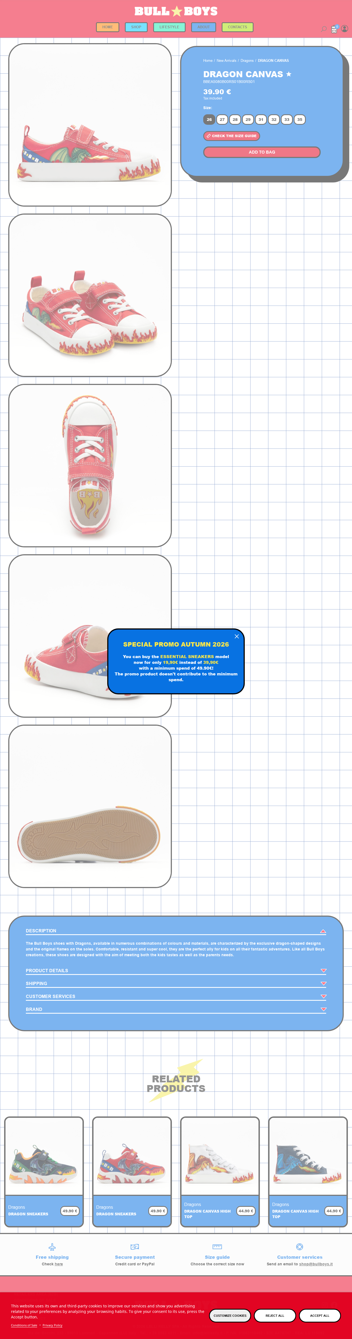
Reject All (275, 1316)
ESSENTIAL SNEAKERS (187, 656)
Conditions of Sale (24, 1325)
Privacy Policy (52, 1325)
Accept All (319, 1316)
